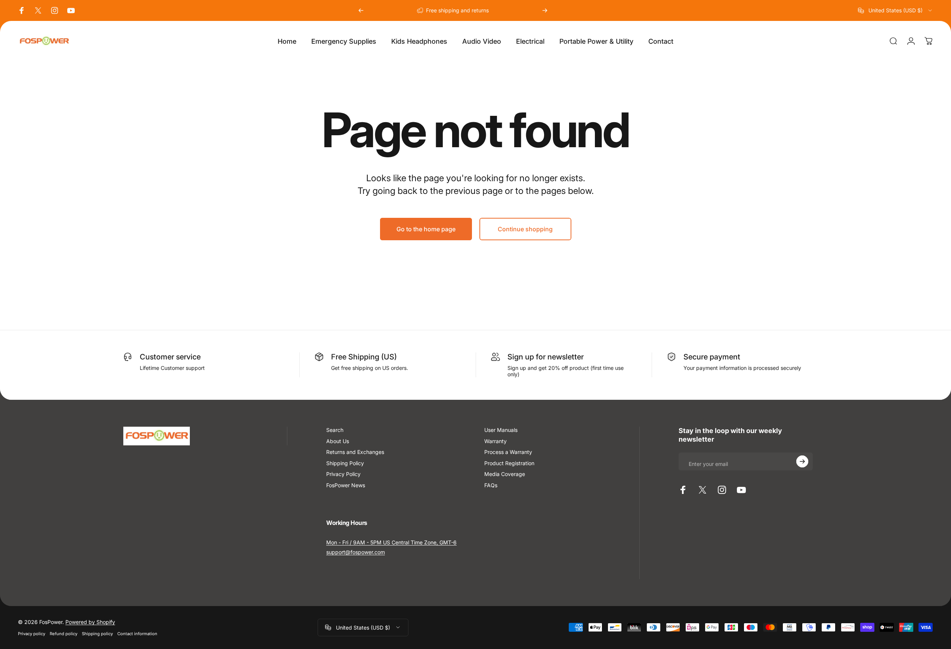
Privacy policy (31, 633)
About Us (337, 441)
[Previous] (361, 10)
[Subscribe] (802, 461)
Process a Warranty (508, 452)
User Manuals (501, 430)
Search (334, 430)
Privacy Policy (343, 474)
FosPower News (345, 485)
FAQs (490, 485)
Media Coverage (504, 474)
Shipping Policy (345, 463)
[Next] (545, 10)
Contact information (137, 633)
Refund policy (63, 633)
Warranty (495, 441)
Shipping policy (97, 633)
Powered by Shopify (90, 622)
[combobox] (895, 10)
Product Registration (509, 463)
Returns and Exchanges (355, 452)
